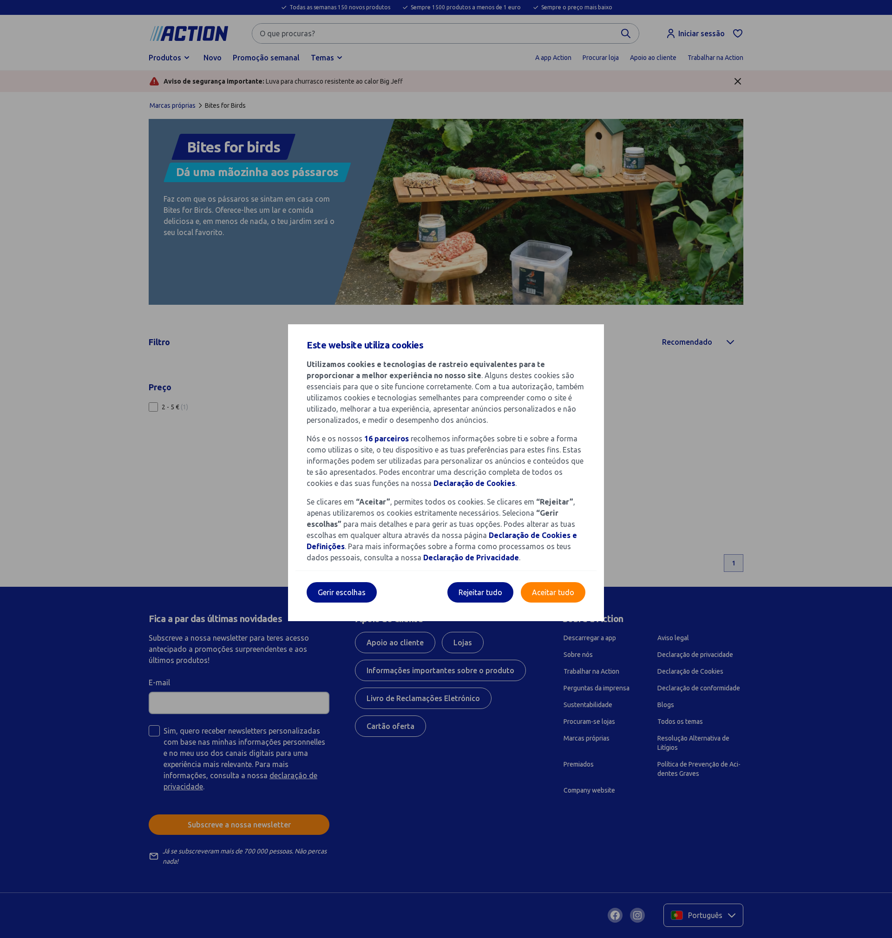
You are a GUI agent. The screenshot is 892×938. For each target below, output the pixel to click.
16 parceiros (386, 438)
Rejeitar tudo (480, 592)
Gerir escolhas (342, 592)
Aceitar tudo (553, 592)
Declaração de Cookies (474, 483)
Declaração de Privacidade (471, 557)
